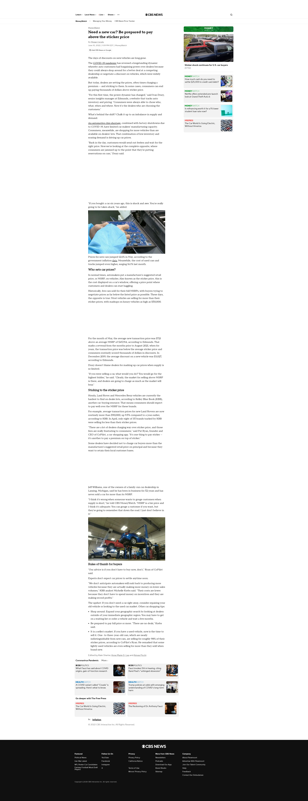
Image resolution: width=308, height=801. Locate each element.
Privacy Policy (134, 758)
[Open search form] (231, 15)
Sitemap (158, 772)
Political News (80, 758)
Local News (90, 15)
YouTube (105, 758)
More (104, 660)
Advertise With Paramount (193, 761)
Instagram (106, 765)
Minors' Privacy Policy (137, 772)
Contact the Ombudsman (192, 775)
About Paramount (189, 758)
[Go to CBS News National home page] (154, 15)
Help (184, 768)
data (114, 260)
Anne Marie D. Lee (120, 655)
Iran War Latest (81, 761)
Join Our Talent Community (193, 765)
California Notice (135, 761)
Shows (111, 15)
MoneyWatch (81, 21)
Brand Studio (160, 768)
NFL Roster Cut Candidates (86, 765)
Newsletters (160, 758)
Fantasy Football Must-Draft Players (86, 768)
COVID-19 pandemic (104, 63)
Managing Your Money (102, 21)
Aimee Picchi (140, 655)
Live (101, 15)
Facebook (106, 761)
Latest (78, 15)
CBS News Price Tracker (125, 21)
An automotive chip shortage (104, 123)
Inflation (96, 719)
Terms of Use (133, 768)
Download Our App (163, 765)
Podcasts (159, 761)
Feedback (186, 772)
